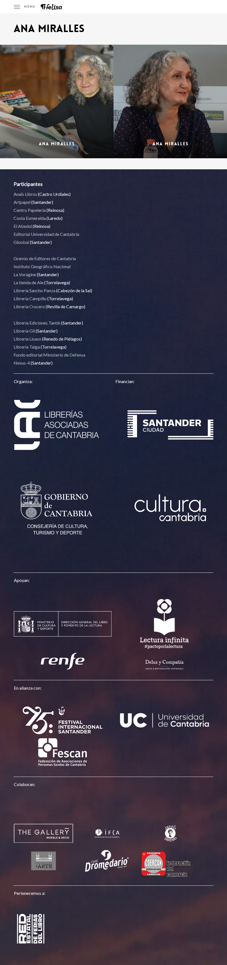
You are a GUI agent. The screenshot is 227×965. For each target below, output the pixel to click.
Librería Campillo (30, 298)
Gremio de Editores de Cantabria (45, 258)
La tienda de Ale (28, 282)
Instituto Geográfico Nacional (42, 266)
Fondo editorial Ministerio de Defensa (49, 354)
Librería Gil (24, 330)
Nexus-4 (22, 362)
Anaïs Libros (25, 194)
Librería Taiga (27, 346)
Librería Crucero (29, 306)
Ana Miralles (57, 144)
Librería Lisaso (27, 338)
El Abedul (23, 226)
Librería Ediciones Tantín (37, 322)
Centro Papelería (30, 210)
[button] (24, 7)
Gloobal (21, 242)
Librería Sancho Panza (34, 290)
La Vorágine (25, 274)
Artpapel (22, 202)
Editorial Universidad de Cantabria (46, 234)
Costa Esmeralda (30, 218)
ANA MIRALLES (171, 144)
